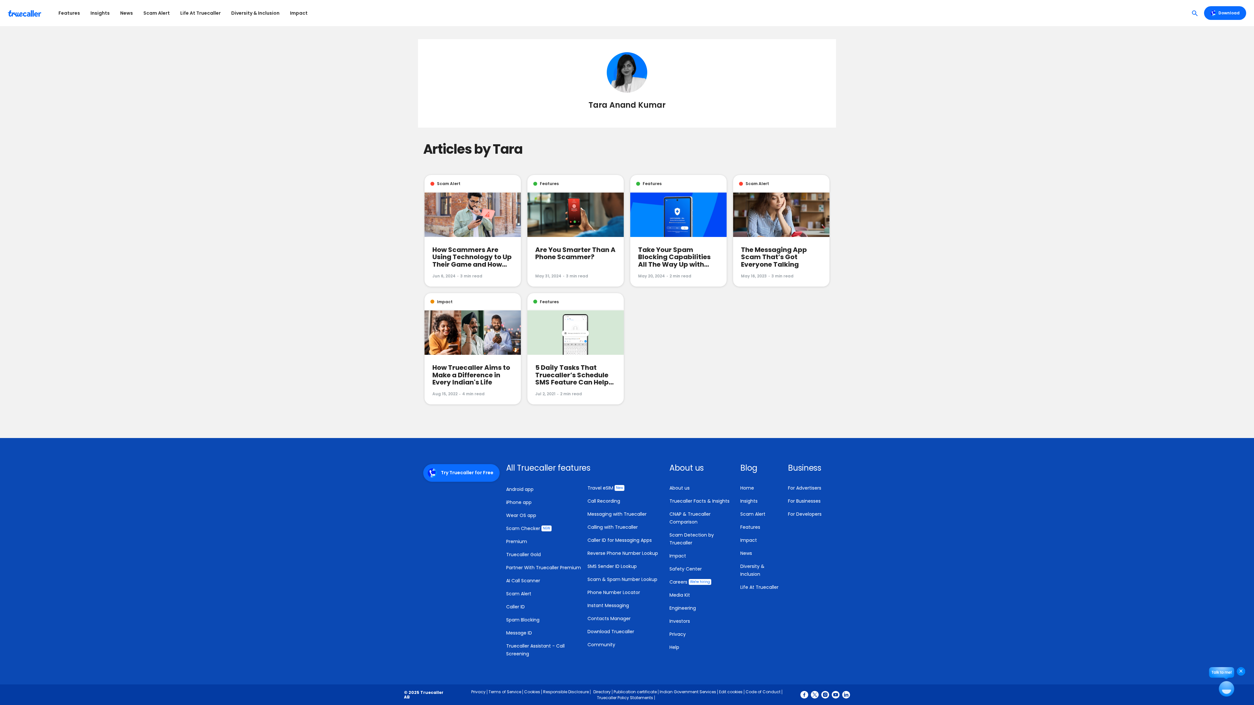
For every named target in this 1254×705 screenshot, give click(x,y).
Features (69, 13)
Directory (602, 692)
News (126, 13)
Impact (299, 13)
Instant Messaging (608, 605)
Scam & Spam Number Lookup (622, 579)
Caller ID (515, 606)
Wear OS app (521, 515)
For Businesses (804, 501)
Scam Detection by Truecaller (691, 539)
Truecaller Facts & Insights (699, 501)
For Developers (805, 514)
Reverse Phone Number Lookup (622, 553)
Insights (100, 13)
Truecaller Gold (523, 554)
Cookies (532, 692)
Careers (689, 582)
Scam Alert (156, 13)
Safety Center (685, 569)
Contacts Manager (609, 618)
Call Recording (603, 501)
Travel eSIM (605, 488)
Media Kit (679, 595)
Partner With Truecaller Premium (543, 567)
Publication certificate (635, 692)
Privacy (677, 634)
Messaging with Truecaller (617, 514)
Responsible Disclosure (566, 692)
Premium (516, 541)
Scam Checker (528, 528)
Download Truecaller (610, 631)
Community (601, 644)
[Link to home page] (25, 13)
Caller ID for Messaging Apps (619, 540)
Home (747, 488)
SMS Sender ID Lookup (612, 566)
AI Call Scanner (523, 580)
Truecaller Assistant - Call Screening (535, 650)
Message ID (519, 633)
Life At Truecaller (200, 13)
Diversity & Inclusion (255, 13)
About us (679, 488)
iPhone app (519, 502)
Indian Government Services (688, 692)
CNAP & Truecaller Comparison (690, 518)
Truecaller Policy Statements (625, 697)
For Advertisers (804, 488)
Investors (679, 621)
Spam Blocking (522, 620)
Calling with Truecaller (612, 527)
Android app (520, 489)
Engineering (682, 608)
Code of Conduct (763, 692)
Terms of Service (505, 692)
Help (674, 647)
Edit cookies (731, 692)
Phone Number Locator (613, 592)
